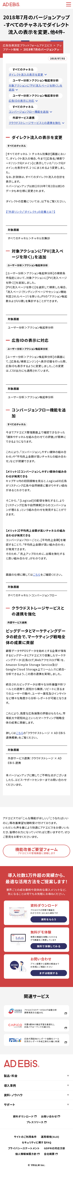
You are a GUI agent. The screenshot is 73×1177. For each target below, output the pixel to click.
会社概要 (49, 1154)
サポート (9, 1104)
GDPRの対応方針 (54, 1148)
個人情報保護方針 (25, 1154)
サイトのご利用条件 (25, 1136)
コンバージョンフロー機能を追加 (29, 111)
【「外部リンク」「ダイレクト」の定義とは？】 (30, 212)
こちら (36, 574)
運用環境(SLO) (50, 1136)
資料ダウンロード (23, 1116)
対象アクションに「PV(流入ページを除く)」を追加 (35, 87)
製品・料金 (11, 1076)
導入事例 (10, 1085)
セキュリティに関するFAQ (36, 1142)
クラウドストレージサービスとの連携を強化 (35, 123)
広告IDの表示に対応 (21, 101)
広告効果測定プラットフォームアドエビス (27, 45)
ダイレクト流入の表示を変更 (26, 74)
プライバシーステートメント (24, 1148)
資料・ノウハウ (13, 1095)
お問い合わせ (49, 1116)
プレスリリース (34, 1122)
